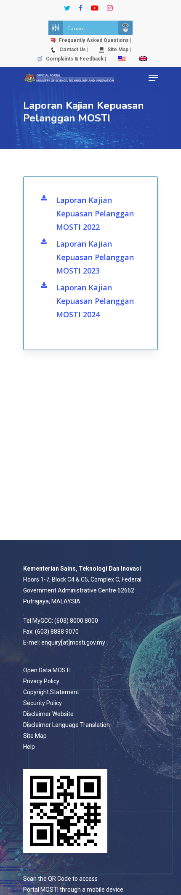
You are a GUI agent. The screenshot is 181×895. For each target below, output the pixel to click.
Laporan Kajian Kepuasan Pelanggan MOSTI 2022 (95, 213)
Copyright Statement (51, 692)
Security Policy (42, 703)
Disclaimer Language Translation (66, 724)
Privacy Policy (41, 681)
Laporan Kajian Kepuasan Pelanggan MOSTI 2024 (95, 300)
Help (29, 746)
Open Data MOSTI (47, 670)
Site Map (35, 735)
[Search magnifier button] (125, 28)
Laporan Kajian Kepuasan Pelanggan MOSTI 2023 (95, 257)
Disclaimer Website (48, 714)
